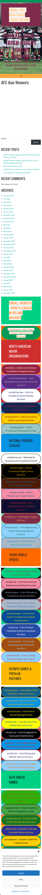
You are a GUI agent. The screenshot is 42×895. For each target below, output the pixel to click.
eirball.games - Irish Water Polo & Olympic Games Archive (21, 692)
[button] (38, 851)
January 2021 (8, 238)
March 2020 (7, 264)
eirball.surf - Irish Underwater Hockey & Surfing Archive (21, 765)
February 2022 (8, 209)
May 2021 (6, 225)
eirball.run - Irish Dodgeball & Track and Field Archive (21, 734)
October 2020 (8, 248)
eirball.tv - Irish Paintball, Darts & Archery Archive (21, 573)
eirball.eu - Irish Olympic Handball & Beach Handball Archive (21, 631)
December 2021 (9, 215)
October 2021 (8, 222)
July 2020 (6, 257)
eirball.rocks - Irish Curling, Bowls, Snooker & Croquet (21, 657)
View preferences (21, 886)
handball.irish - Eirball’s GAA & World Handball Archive (21, 809)
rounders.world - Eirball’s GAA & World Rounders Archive (21, 820)
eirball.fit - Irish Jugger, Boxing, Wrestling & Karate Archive (21, 744)
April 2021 (7, 228)
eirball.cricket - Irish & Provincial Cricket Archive (21, 494)
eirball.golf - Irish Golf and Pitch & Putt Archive (21, 543)
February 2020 (8, 267)
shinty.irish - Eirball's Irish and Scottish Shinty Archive (21, 830)
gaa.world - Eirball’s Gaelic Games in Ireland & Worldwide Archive (21, 797)
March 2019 (7, 287)
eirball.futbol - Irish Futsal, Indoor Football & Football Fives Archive (21, 617)
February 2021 (8, 235)
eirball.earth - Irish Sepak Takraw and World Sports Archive (21, 645)
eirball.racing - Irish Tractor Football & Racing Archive (21, 604)
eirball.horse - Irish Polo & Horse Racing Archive (21, 713)
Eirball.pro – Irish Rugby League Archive (21, 46)
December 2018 (9, 293)
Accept (21, 873)
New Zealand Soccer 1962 (12, 166)
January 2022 (8, 212)
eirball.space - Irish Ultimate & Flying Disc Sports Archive (21, 594)
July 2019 (6, 283)
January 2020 (8, 270)
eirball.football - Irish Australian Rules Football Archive (21, 506)
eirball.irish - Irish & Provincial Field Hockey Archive (21, 483)
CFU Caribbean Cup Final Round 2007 (16, 173)
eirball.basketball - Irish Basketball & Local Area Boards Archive (21, 381)
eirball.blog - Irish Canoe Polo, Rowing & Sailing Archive (21, 702)
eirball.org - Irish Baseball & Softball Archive (21, 408)
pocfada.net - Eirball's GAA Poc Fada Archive (21, 841)
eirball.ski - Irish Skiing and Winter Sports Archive (21, 755)
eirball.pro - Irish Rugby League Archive (21, 518)
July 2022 (6, 199)
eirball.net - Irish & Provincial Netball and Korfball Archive (21, 583)
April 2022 (7, 202)
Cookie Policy (15, 891)
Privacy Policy (25, 891)
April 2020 (7, 261)
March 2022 (7, 205)
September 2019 (9, 277)
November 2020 (9, 244)
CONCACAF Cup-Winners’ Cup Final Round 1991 (21, 169)
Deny (21, 879)
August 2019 (8, 280)
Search (3, 138)
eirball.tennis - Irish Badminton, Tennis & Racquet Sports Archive (21, 531)
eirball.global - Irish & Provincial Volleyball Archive (21, 429)
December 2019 (9, 274)
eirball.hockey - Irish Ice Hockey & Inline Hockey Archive (21, 396)
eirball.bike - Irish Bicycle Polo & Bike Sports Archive (21, 723)
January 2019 (8, 290)
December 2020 (9, 241)
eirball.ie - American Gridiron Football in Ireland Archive (21, 369)
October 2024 (8, 196)
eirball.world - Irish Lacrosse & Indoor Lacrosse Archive (21, 418)
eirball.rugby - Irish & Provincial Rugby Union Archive (21, 471)
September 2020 (9, 251)
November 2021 (9, 218)
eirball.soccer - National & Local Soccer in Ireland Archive (21, 459)
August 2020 (8, 254)
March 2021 (7, 231)
